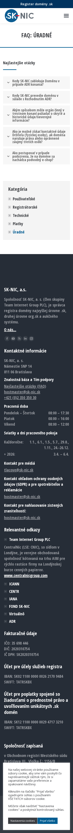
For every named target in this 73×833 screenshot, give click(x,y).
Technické (21, 215)
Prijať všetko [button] (47, 820)
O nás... (10, 329)
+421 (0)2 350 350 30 (20, 397)
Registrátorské (25, 207)
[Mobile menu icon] (66, 15)
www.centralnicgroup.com (25, 575)
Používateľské (24, 199)
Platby (18, 223)
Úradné (19, 232)
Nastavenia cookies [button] (23, 820)
